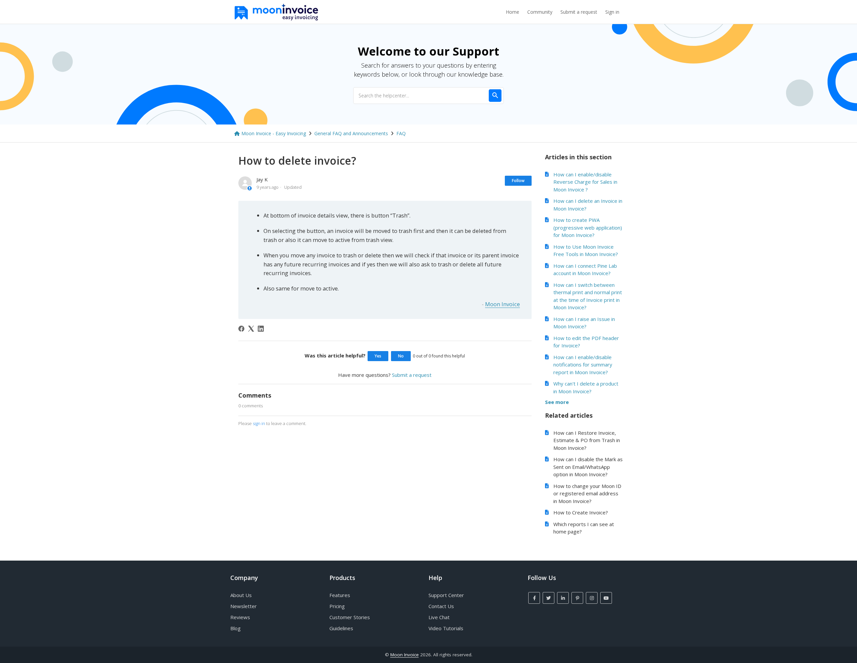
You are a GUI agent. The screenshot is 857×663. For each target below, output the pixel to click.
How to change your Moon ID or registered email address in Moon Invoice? (587, 493)
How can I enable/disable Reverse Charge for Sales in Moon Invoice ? (585, 182)
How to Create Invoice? (580, 512)
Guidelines (341, 628)
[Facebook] (241, 329)
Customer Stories (349, 617)
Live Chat (439, 617)
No (401, 356)
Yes (378, 356)
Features (339, 595)
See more (557, 402)
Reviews (240, 617)
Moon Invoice (502, 304)
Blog (235, 628)
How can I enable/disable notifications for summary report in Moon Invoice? (582, 365)
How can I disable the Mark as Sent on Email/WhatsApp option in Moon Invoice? (588, 467)
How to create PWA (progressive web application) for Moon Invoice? (587, 227)
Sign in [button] (612, 12)
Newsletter (243, 606)
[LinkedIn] (261, 329)
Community (539, 12)
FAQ (401, 133)
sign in (259, 423)
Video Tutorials (445, 628)
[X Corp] (251, 329)
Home (512, 12)
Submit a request (578, 12)
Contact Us (441, 606)
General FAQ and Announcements (351, 133)
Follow (518, 180)
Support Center (446, 595)
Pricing (337, 606)
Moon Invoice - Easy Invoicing (273, 133)
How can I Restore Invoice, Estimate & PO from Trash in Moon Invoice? (586, 440)
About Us (241, 595)
